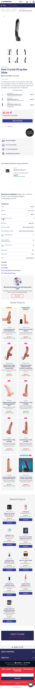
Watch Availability (17, 120)
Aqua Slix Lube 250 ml (12, 99)
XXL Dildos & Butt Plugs (8, 273)
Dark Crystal (4, 67)
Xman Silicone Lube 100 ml (14, 104)
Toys (8, 9)
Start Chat (17, 296)
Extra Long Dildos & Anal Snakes (8, 10)
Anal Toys (14, 9)
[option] (17, 172)
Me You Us (9, 98)
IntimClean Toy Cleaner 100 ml (14, 94)
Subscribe (17, 678)
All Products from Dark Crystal (17, 637)
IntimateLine (10, 93)
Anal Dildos (22, 9)
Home (2, 9)
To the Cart (9, 522)
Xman (8, 103)
